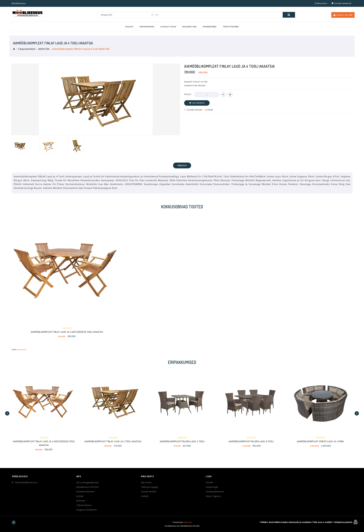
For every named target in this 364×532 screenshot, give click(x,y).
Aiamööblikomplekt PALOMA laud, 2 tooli (182, 441)
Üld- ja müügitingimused (87, 482)
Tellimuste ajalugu (149, 487)
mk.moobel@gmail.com (26, 482)
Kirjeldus (182, 165)
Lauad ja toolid (168, 26)
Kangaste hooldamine (86, 509)
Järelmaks (80, 500)
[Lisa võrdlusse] (72, 268)
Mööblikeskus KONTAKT (87, 487)
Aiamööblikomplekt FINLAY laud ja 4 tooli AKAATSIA (81, 48)
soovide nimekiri (194, 109)
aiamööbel (21, 349)
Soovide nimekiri (148, 491)
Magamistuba (189, 26)
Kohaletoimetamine (85, 491)
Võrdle (210, 109)
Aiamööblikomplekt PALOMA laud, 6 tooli (251, 441)
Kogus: (187, 94)
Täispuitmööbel (231, 26)
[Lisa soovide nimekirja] (59, 268)
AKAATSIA (43, 48)
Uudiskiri (145, 496)
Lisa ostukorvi (198, 102)
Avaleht (129, 26)
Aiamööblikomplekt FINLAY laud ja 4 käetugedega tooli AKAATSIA (67, 331)
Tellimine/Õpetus (84, 505)
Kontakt (79, 496)
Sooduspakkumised (215, 491)
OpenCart (187, 522)
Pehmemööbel (210, 26)
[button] (321, 3)
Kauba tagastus (213, 496)
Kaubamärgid (212, 487)
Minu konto (146, 482)
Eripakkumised (147, 26)
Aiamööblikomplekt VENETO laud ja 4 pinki (320, 441)
